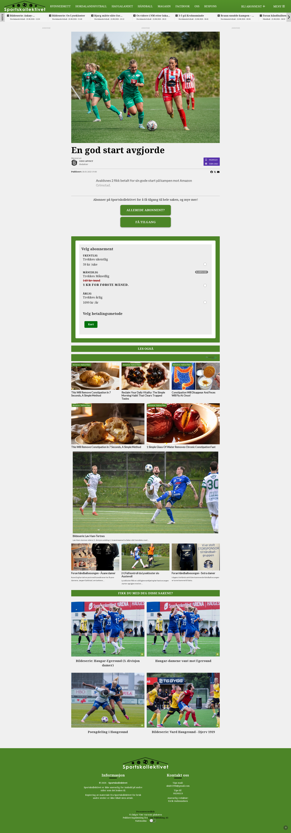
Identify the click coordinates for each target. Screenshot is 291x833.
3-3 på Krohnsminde (191, 15)
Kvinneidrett (60, 6)
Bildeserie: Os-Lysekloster (68, 15)
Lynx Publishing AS (158, 817)
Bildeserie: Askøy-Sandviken (21, 15)
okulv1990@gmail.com (178, 785)
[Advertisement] (46, 74)
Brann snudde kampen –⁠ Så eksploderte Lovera (238, 15)
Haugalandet (122, 6)
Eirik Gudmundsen (178, 801)
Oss (196, 6)
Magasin (164, 6)
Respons (210, 6)
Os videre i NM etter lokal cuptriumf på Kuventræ (152, 15)
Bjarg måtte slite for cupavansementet (107, 15)
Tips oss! (213, 163)
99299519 (213, 159)
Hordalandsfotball (91, 6)
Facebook (183, 6)
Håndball (145, 6)
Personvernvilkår (145, 811)
